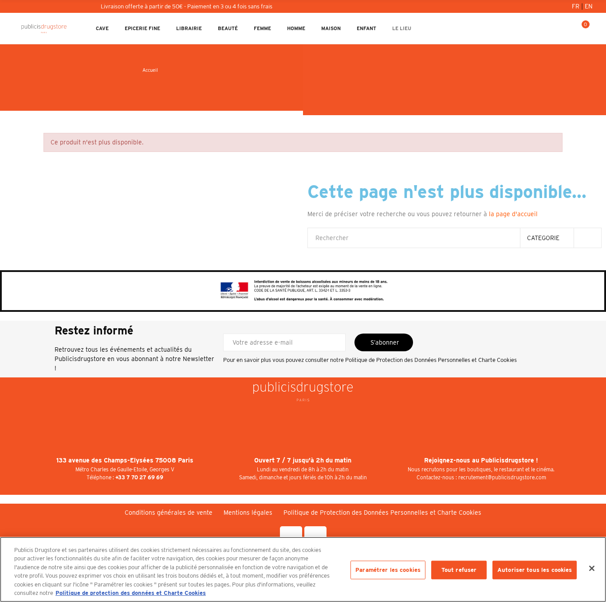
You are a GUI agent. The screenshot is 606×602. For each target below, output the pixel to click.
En (589, 6)
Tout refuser (459, 570)
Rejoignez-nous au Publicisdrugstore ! (481, 460)
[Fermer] (592, 568)
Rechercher (587, 238)
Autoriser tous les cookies (534, 570)
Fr (576, 6)
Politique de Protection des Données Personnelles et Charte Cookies (431, 360)
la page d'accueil (513, 213)
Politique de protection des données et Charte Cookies (130, 593)
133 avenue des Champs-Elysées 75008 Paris (124, 460)
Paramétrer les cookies (388, 570)
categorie (543, 237)
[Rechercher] (552, 28)
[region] (303, 569)
